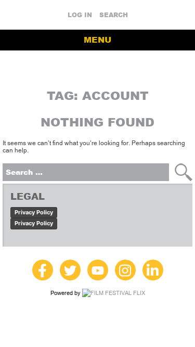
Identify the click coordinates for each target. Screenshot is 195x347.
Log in (80, 15)
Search (113, 15)
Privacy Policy (34, 212)
